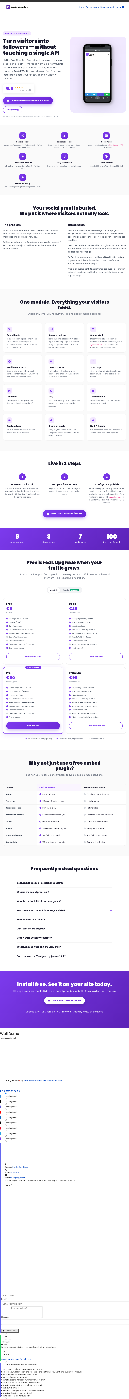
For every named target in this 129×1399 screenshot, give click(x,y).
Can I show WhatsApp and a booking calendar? (24, 1385)
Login (118, 7)
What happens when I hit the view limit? (39, 946)
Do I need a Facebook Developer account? (40, 882)
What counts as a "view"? (31, 919)
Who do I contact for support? (16, 1396)
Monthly (54, 590)
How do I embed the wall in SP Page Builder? (41, 910)
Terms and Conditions (53, 1080)
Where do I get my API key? (15, 1377)
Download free (33, 656)
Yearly (70, 590)
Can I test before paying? (31, 928)
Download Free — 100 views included (30, 100)
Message (5, 1317)
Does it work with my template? (34, 937)
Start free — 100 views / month (66, 513)
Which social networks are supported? (20, 1374)
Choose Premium (96, 725)
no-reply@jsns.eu (17, 1177)
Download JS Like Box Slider (66, 1000)
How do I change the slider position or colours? (23, 1390)
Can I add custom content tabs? (17, 1393)
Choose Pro (33, 725)
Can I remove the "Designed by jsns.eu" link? (41, 956)
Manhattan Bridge (20, 1167)
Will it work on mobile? (13, 1388)
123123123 (15, 1172)
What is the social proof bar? (33, 892)
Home (81, 7)
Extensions (91, 7)
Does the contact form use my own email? (22, 1382)
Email (4, 1299)
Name (8, 1185)
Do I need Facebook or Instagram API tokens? (23, 1369)
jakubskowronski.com (33, 1080)
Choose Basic (96, 656)
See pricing (13, 109)
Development (107, 7)
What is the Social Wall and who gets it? (39, 901)
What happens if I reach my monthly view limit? (24, 1380)
